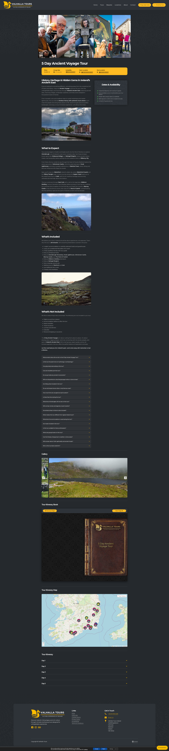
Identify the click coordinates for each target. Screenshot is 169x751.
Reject (103, 749)
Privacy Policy (76, 719)
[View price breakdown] (49, 72)
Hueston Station (104, 72)
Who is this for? (71, 72)
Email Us (110, 717)
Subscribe (75, 715)
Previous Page (50, 510)
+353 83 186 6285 (113, 714)
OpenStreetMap (120, 646)
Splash (136, 741)
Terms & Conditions (77, 723)
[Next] (125, 477)
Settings (111, 749)
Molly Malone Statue (87, 72)
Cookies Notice (76, 717)
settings (86, 749)
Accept (96, 749)
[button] (97, 610)
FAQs (73, 713)
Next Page (118, 510)
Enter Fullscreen (122, 596)
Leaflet (114, 646)
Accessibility (75, 721)
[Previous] (43, 477)
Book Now (163, 747)
